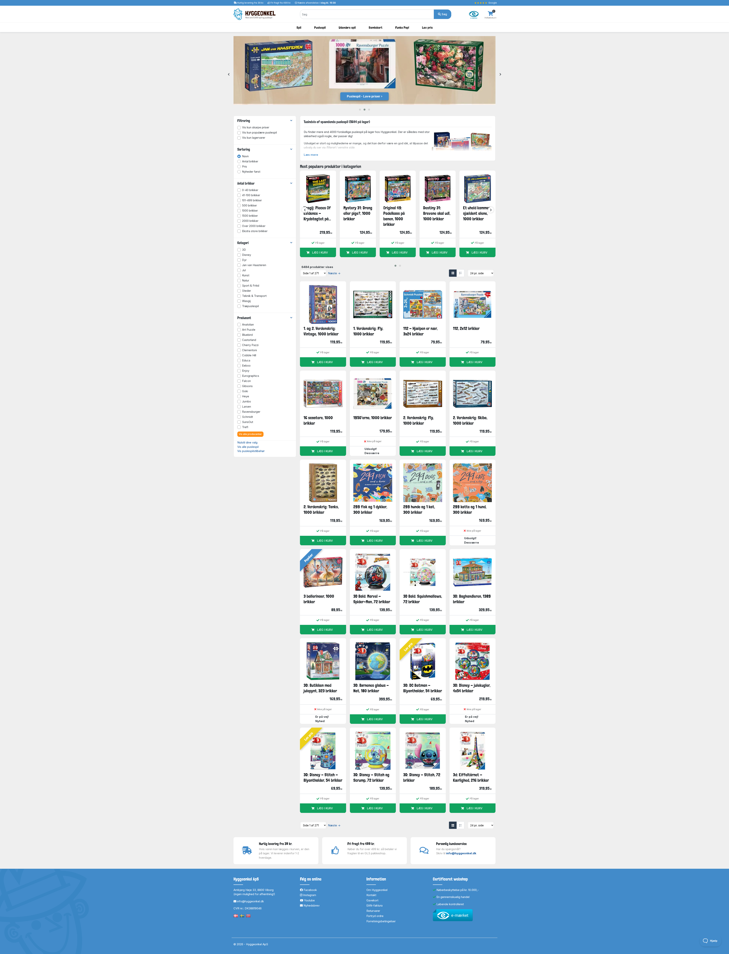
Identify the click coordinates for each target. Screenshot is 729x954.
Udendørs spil (347, 27)
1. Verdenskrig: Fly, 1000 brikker (368, 331)
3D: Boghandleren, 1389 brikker (472, 599)
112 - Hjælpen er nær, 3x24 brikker (420, 331)
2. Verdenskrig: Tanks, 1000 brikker (321, 509)
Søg (444, 14)
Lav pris (427, 27)
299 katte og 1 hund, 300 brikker (469, 509)
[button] (360, 109)
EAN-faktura (374, 905)
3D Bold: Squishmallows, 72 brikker (422, 599)
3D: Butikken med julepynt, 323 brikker (320, 688)
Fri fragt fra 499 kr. (281, 2)
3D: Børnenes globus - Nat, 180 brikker (371, 688)
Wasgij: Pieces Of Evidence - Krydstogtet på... (317, 213)
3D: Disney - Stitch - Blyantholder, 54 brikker (323, 777)
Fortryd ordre (374, 916)
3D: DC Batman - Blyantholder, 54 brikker (422, 688)
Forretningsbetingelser (381, 921)
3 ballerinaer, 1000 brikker (319, 599)
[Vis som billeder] (453, 273)
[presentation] (229, 74)
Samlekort (375, 27)
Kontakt (371, 895)
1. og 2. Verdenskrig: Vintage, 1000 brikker (321, 331)
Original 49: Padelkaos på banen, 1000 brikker (394, 216)
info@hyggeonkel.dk (461, 853)
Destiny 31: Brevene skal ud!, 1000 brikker (436, 213)
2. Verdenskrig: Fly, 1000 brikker (418, 420)
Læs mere (311, 154)
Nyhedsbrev (311, 905)
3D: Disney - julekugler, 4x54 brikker (471, 688)
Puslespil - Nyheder (363, 96)
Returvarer (373, 911)
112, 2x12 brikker (466, 328)
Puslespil (320, 27)
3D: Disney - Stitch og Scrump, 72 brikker (371, 777)
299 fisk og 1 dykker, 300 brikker (370, 509)
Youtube (309, 900)
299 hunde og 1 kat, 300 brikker (419, 509)
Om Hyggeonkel (376, 890)
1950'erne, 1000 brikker (372, 417)
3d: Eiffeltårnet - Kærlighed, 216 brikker (471, 777)
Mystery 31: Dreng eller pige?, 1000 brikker (357, 213)
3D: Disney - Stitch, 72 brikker (421, 777)
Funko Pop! (402, 27)
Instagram (309, 895)
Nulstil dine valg (247, 442)
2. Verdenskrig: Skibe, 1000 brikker (470, 420)
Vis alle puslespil (248, 447)
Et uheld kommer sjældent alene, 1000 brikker (476, 213)
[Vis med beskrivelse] (460, 273)
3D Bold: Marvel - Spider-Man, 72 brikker (371, 599)
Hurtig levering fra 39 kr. (250, 2)
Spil (299, 27)
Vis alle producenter (250, 434)
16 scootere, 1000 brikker (318, 420)
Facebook (310, 890)
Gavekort (372, 900)
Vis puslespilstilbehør (251, 451)
